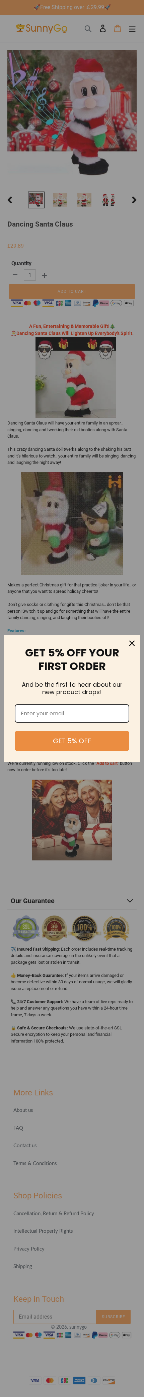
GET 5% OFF (72, 741)
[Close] (132, 643)
